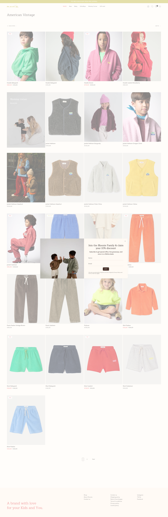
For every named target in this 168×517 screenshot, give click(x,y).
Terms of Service (92, 273)
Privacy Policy (117, 272)
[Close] (125, 241)
